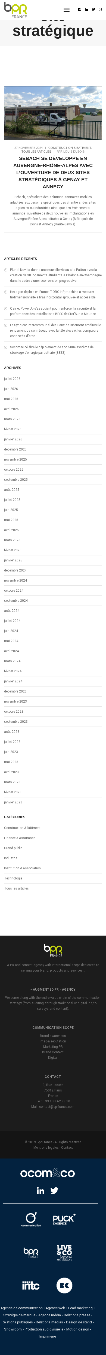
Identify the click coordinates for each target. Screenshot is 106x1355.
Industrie (10, 858)
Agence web (55, 1308)
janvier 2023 (13, 802)
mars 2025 (12, 540)
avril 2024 (11, 651)
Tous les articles (36, 151)
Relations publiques (17, 1322)
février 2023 (12, 792)
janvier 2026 (13, 439)
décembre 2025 (15, 449)
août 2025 (11, 490)
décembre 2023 (15, 691)
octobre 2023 (13, 711)
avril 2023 (11, 772)
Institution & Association (22, 868)
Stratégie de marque (19, 1315)
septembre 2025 (16, 480)
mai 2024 (11, 641)
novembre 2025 (15, 459)
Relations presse (77, 1315)
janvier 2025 (13, 560)
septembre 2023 (16, 722)
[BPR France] (15, 10)
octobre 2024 (13, 590)
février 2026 (12, 429)
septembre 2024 (16, 601)
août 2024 (11, 611)
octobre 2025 (13, 469)
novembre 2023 (15, 701)
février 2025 (12, 550)
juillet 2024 (12, 621)
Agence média (49, 1315)
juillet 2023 (12, 742)
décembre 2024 (15, 570)
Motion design (77, 1329)
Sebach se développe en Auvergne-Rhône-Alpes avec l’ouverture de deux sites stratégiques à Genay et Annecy (53, 172)
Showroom (13, 1329)
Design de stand (79, 1322)
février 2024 (12, 671)
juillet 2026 (12, 379)
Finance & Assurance (19, 838)
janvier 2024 (13, 681)
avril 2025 (11, 530)
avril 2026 (11, 409)
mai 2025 (11, 520)
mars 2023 (12, 782)
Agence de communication (22, 1308)
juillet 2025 (12, 500)
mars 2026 (12, 419)
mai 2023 (11, 762)
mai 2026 (11, 399)
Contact (67, 1148)
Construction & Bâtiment (69, 147)
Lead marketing (80, 1308)
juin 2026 (11, 389)
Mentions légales (46, 1148)
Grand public (13, 848)
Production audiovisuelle (44, 1329)
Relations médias (49, 1322)
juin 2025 (11, 510)
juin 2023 (11, 752)
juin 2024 (11, 631)
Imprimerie (47, 1336)
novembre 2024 (15, 580)
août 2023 (11, 732)
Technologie (13, 878)
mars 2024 (12, 661)
